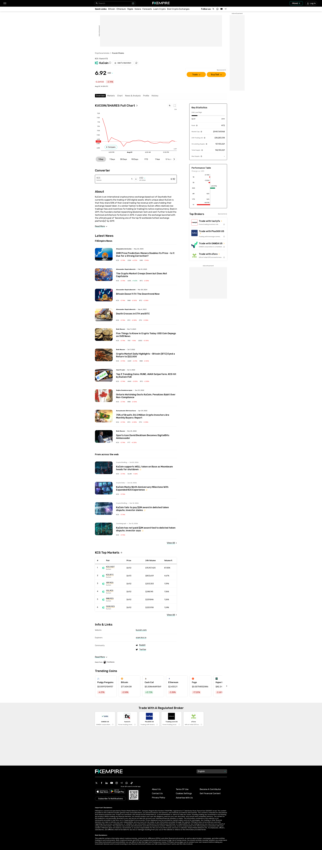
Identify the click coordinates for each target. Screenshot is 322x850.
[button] (4, 3)
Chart (120, 95)
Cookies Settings (184, 793)
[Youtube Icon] (111, 782)
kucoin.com (141, 630)
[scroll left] (224, 686)
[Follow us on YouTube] (221, 8)
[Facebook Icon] (101, 782)
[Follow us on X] (213, 8)
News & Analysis (133, 95)
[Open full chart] (175, 106)
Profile (146, 95)
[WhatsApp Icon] (126, 782)
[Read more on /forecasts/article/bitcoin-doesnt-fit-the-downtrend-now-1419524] (104, 295)
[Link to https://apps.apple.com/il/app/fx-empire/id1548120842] (102, 791)
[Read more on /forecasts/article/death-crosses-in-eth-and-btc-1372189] (104, 314)
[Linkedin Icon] (106, 782)
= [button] (136, 179)
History (155, 95)
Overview (100, 95)
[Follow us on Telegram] (225, 8)
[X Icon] (96, 782)
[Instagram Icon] (116, 782)
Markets (111, 95)
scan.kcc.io (141, 637)
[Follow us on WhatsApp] (217, 8)
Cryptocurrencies (102, 53)
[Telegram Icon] (121, 782)
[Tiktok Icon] (131, 782)
